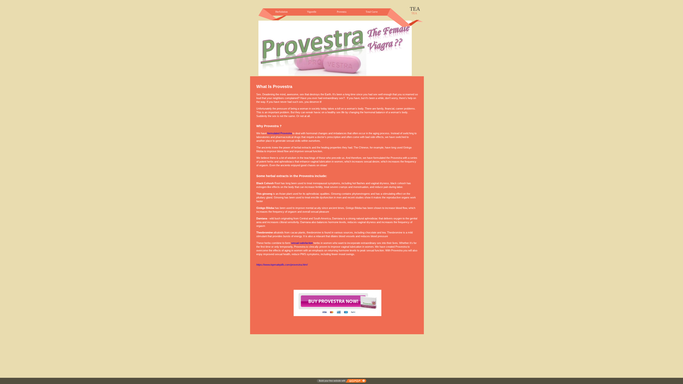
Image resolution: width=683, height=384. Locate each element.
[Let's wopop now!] (356, 381)
